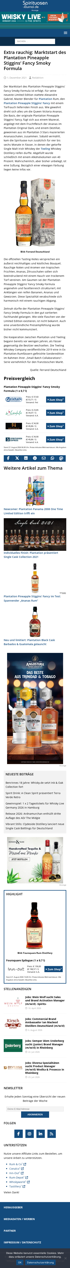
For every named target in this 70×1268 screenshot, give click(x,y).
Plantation (45, 99)
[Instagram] (29, 1134)
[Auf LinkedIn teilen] (25, 458)
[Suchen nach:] (35, 41)
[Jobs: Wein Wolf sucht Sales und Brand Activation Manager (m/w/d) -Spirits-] (13, 1001)
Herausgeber (13, 1207)
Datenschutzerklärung (40, 1262)
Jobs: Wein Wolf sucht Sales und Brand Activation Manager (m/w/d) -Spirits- (45, 1000)
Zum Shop (56, 399)
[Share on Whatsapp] (52, 458)
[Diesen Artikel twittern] (17, 458)
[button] (65, 33)
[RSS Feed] (51, 1134)
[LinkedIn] (40, 1134)
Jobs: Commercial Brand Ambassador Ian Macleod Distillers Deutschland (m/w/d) (45, 1022)
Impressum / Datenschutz (22, 1242)
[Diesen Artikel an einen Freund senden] (43, 458)
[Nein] (65, 1258)
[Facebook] (18, 1134)
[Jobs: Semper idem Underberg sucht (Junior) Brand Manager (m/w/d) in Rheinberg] (13, 1045)
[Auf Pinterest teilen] (34, 458)
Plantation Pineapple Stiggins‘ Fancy (27, 103)
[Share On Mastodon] (61, 458)
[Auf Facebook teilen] (8, 458)
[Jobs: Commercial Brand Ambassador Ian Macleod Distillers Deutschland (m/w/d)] (13, 1023)
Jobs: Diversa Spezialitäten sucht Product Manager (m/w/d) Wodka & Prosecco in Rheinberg (44, 1068)
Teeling (45, 148)
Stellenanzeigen (17, 989)
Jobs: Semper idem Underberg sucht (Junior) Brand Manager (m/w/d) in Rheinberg (44, 1044)
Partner (10, 1230)
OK (20, 1262)
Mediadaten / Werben (19, 1219)
